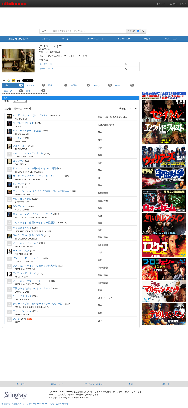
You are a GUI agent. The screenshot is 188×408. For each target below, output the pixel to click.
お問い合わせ (167, 384)
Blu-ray (102, 85)
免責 (131, 384)
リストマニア (171, 39)
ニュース (46, 39)
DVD (124, 85)
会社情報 (20, 384)
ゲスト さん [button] (178, 3)
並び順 (8, 108)
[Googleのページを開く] (8, 80)
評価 (35, 91)
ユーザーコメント (95, 39)
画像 (57, 85)
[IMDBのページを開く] (13, 80)
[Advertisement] (93, 16)
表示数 (122, 108)
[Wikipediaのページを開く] (3, 80)
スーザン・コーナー (49, 64)
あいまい (132, 31)
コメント (35, 85)
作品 (13, 85)
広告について (57, 384)
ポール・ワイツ (47, 68)
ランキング (67, 39)
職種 (7, 101)
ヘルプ (161, 3)
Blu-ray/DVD (124, 39)
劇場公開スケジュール (19, 39)
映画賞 (147, 39)
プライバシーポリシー (94, 384)
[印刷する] (18, 80)
